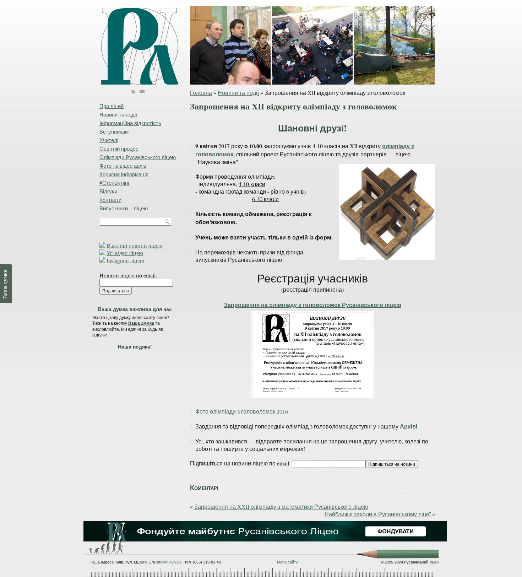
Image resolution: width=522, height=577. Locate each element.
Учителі (108, 140)
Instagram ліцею (125, 260)
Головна (201, 92)
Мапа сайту (287, 562)
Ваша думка (141, 323)
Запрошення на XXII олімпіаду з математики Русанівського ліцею (281, 506)
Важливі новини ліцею (135, 245)
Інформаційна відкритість (130, 122)
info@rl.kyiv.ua (168, 562)
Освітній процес (118, 148)
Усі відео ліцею (125, 253)
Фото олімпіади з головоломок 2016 (241, 411)
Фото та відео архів (122, 165)
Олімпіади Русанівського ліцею (137, 157)
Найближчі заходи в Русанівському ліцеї (378, 514)
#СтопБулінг (114, 182)
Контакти (110, 199)
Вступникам (114, 131)
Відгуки (108, 191)
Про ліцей (111, 105)
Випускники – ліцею (123, 208)
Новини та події (238, 92)
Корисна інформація (123, 174)
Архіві (408, 426)
